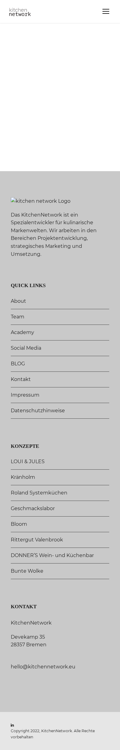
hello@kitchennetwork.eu (43, 667)
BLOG (18, 364)
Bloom (19, 524)
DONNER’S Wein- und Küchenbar (52, 555)
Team (17, 317)
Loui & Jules (15, 152)
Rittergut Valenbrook (37, 540)
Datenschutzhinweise (38, 410)
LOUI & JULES (28, 461)
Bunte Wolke (27, 571)
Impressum (25, 395)
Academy (22, 332)
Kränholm (23, 477)
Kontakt (21, 379)
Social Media (26, 348)
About (18, 301)
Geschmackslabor (33, 508)
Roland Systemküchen (39, 493)
